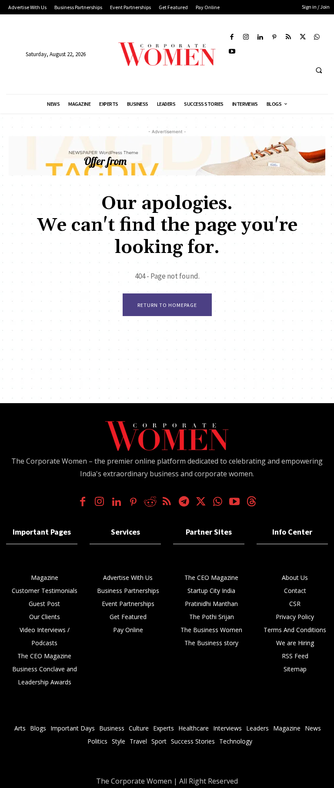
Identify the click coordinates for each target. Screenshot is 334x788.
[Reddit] (150, 502)
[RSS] (289, 38)
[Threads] (251, 502)
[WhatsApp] (317, 38)
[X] (303, 38)
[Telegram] (183, 502)
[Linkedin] (260, 38)
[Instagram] (246, 38)
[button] (319, 70)
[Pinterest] (275, 38)
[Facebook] (232, 38)
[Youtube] (232, 52)
